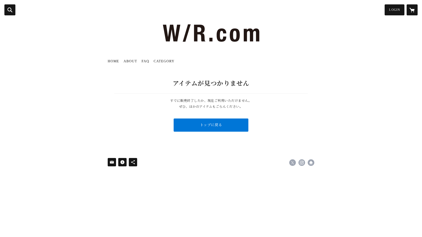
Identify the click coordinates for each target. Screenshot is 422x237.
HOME (113, 61)
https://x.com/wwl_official (292, 162)
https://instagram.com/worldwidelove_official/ (301, 162)
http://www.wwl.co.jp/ (311, 162)
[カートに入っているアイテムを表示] (412, 9)
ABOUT (130, 61)
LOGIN (394, 9)
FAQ (145, 61)
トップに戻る (211, 125)
